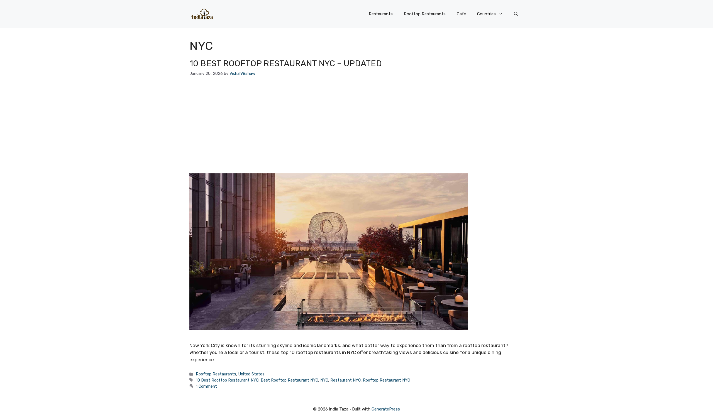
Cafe (461, 13)
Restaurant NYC (345, 380)
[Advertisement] (356, 125)
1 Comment (206, 386)
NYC (324, 380)
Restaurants (381, 13)
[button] (516, 14)
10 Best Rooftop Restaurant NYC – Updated (285, 63)
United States (251, 374)
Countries (486, 13)
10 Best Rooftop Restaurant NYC (227, 380)
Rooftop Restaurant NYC (386, 380)
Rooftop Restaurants (425, 13)
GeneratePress (386, 409)
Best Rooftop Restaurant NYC (289, 380)
